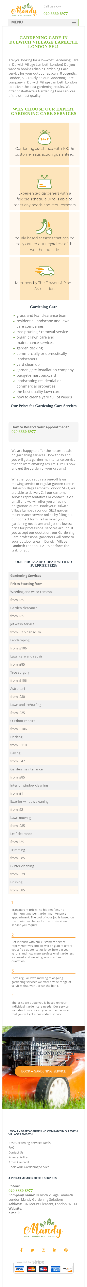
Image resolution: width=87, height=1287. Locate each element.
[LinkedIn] (55, 1250)
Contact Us (15, 1152)
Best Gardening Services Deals (29, 1143)
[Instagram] (43, 1250)
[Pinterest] (66, 1250)
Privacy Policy (18, 1157)
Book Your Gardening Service (28, 1167)
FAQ (11, 1147)
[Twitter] (32, 1250)
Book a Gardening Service (43, 1071)
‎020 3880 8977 (24, 431)
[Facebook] (21, 1250)
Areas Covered (18, 1162)
